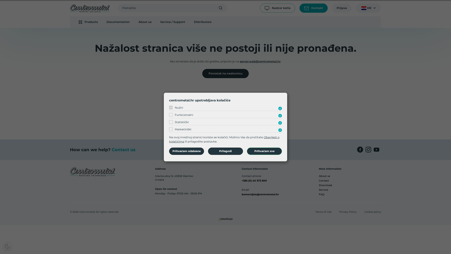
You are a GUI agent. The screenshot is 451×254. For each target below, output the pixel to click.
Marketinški (183, 129)
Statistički (182, 122)
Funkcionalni (184, 115)
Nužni (179, 107)
